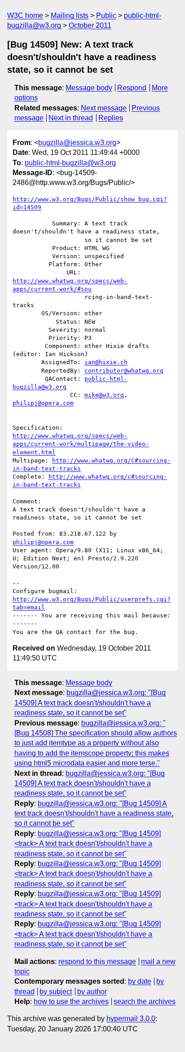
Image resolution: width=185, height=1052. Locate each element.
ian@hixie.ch (106, 362)
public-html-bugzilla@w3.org (70, 163)
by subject (56, 991)
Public (106, 15)
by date (139, 981)
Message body (89, 88)
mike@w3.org (104, 395)
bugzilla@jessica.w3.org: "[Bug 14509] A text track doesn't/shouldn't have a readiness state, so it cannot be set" (90, 703)
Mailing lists (69, 15)
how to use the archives (71, 1001)
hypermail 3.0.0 (130, 1018)
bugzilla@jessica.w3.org (77, 142)
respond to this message (97, 961)
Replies (110, 118)
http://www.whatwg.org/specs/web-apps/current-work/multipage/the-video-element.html (81, 443)
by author (92, 991)
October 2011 (90, 25)
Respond (131, 88)
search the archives (145, 1001)
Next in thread (70, 118)
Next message (104, 108)
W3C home (25, 15)
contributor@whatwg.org (123, 370)
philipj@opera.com (43, 403)
